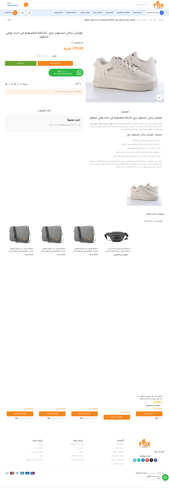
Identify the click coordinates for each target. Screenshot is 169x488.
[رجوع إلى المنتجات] (9, 20)
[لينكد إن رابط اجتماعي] (12, 84)
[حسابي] (29, 12)
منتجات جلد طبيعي (117, 456)
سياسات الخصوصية (76, 444)
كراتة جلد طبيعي (118, 464)
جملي (54, 56)
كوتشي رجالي (141, 20)
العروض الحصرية (37, 452)
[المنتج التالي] (6, 20)
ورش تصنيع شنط (77, 460)
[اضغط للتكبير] (159, 98)
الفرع (41, 456)
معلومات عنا (39, 448)
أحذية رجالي (152, 20)
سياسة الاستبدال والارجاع (34, 460)
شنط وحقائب (119, 448)
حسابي (81, 452)
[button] (117, 417)
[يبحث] (26, 4)
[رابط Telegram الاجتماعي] (6, 84)
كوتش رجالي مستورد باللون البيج (101, 124)
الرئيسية (161, 20)
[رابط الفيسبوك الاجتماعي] (21, 84)
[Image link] (145, 443)
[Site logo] (159, 5)
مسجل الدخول (64, 125)
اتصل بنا (80, 448)
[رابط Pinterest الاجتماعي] (15, 84)
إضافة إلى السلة (55, 63)
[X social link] (18, 84)
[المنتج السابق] (12, 20)
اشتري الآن (21, 63)
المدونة (40, 444)
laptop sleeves (118, 452)
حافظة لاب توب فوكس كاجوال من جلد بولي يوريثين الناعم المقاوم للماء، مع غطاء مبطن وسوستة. (149, 399)
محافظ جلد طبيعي (117, 460)
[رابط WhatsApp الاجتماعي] (9, 84)
